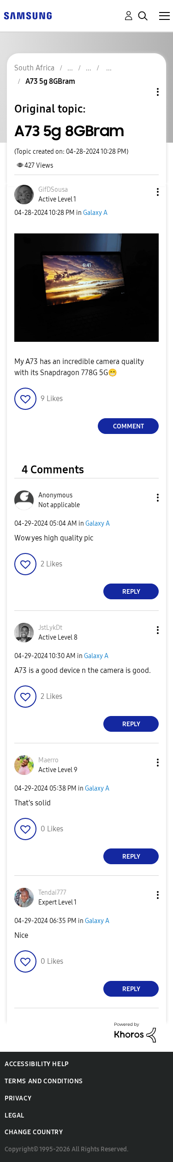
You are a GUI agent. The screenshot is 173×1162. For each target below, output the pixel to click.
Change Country (34, 1132)
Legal (14, 1115)
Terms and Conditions (44, 1081)
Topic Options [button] (142, 92)
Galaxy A (95, 213)
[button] (142, 192)
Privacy (18, 1098)
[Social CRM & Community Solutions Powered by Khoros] (135, 1032)
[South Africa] (28, 15)
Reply (131, 592)
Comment (128, 426)
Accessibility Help (37, 1064)
